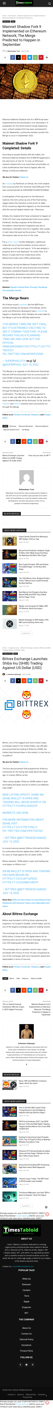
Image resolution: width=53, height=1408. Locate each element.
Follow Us (24, 177)
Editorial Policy (26, 1339)
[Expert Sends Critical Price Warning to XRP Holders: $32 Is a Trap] (9, 541)
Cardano (26, 1290)
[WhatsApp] (35, 57)
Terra (26, 1296)
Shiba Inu (26, 1278)
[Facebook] (12, 57)
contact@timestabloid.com (22, 1266)
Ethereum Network (41, 426)
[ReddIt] (24, 57)
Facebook (25, 414)
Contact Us (26, 1333)
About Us (26, 1328)
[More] (46, 57)
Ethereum (13, 426)
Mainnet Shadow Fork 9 (11, 430)
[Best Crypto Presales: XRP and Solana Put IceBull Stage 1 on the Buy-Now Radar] (9, 568)
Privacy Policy (26, 1351)
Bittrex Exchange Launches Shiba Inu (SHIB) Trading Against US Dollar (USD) (13, 458)
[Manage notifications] (47, 1403)
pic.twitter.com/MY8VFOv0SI (22, 353)
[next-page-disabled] (7, 523)
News (13, 21)
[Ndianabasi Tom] (4, 51)
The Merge (25, 430)
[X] (18, 57)
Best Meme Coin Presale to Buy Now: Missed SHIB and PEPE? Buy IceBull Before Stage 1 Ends (33, 594)
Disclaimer (26, 1345)
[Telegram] (29, 57)
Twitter (17, 414)
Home (4, 16)
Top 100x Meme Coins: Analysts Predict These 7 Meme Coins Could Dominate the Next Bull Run (34, 580)
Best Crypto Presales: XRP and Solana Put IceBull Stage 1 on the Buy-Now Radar (33, 566)
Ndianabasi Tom (14, 51)
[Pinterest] (41, 57)
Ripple (26, 1301)
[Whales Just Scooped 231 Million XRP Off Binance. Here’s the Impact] (9, 610)
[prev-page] (4, 523)
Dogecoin (26, 1307)
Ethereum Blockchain (26, 426)
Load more (26, 633)
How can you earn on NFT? (39, 455)
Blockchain (12, 16)
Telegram (35, 414)
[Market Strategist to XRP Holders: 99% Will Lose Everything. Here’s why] (9, 624)
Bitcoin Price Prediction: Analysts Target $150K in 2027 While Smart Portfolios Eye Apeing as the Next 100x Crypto (34, 553)
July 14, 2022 (30, 364)
